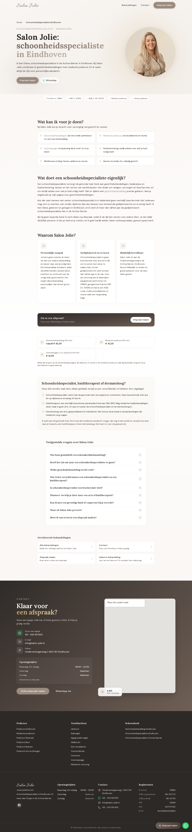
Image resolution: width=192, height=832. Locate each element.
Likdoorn (75, 729)
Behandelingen (129, 5)
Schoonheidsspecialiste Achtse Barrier (143, 737)
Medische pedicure (112, 135)
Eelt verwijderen (78, 746)
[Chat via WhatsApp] (185, 825)
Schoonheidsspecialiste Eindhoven (141, 733)
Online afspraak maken (33, 691)
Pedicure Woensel (25, 737)
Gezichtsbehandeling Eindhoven (140, 729)
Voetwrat (75, 755)
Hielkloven (75, 742)
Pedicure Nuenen (25, 746)
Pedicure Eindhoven (26, 729)
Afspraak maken (164, 5)
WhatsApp (51, 80)
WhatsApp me (63, 691)
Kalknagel (75, 733)
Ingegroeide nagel (79, 737)
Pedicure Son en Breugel (28, 751)
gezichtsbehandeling (115, 191)
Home (19, 22)
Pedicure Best (23, 742)
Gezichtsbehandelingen (55, 135)
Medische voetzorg (80, 764)
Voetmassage (50, 148)
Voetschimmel (77, 751)
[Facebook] (19, 805)
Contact (145, 5)
